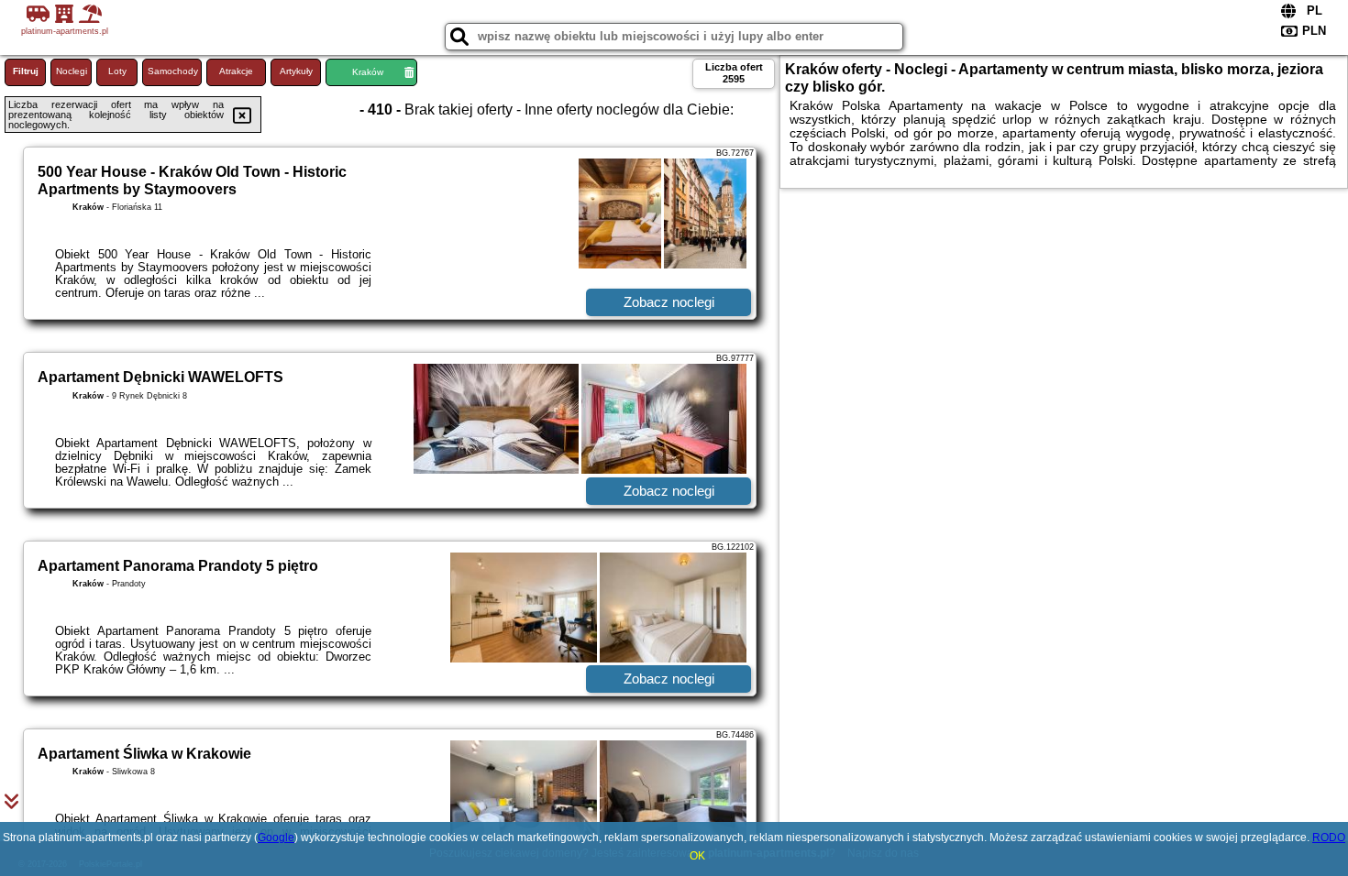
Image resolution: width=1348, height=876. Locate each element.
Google (276, 837)
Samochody (173, 71)
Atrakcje (236, 71)
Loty (117, 71)
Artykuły (296, 71)
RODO (1328, 837)
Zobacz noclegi (669, 302)
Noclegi (71, 71)
